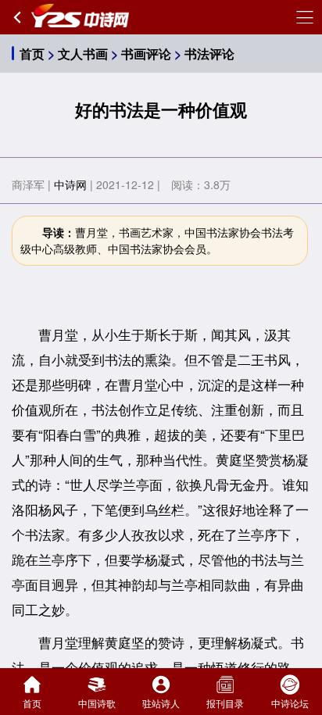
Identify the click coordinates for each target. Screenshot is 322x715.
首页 (32, 54)
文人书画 (83, 54)
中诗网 (70, 184)
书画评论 (146, 54)
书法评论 (209, 54)
